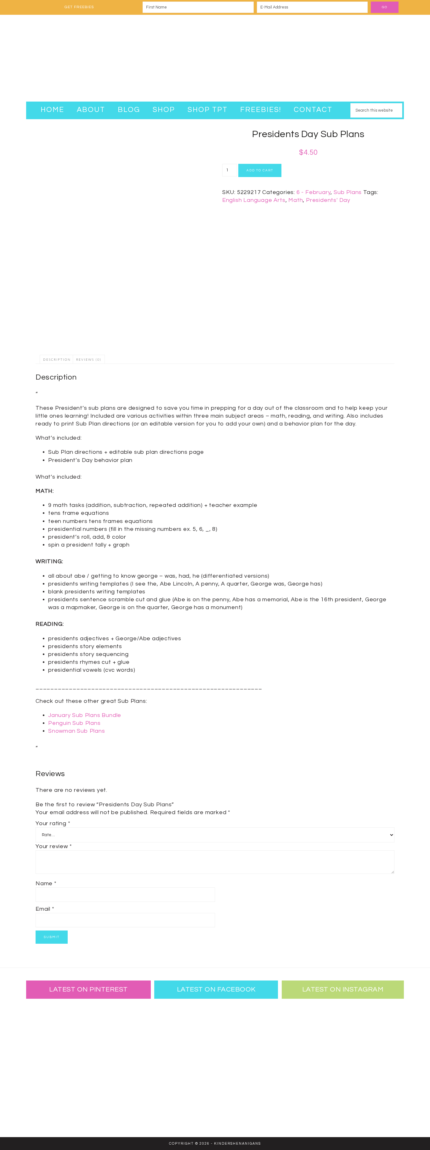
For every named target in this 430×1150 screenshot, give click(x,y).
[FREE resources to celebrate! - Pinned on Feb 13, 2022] (46, 1104)
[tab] (57, 359)
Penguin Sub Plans (74, 723)
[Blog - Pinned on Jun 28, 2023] (46, 1022)
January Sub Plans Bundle (84, 715)
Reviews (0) (88, 359)
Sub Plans (348, 192)
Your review (54, 846)
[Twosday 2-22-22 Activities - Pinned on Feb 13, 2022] (87, 1104)
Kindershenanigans (215, 58)
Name (46, 883)
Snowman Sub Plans (76, 731)
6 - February (314, 192)
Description (57, 359)
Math (295, 200)
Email (45, 909)
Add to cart (259, 170)
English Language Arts (254, 200)
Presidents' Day (328, 200)
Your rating (53, 823)
